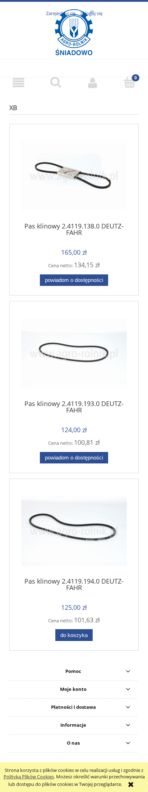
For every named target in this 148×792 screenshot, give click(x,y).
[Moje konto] (92, 82)
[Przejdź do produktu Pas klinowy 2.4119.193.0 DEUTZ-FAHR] (74, 353)
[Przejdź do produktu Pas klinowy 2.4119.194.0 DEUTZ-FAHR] (74, 531)
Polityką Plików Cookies (29, 776)
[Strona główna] (74, 46)
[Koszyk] (129, 82)
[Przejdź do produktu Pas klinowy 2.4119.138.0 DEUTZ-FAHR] (74, 176)
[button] (18, 82)
